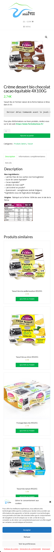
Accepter (27, 530)
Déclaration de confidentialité (30, 549)
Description (10, 156)
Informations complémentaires (32, 156)
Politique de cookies (11, 549)
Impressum (46, 549)
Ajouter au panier (27, 135)
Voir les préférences (27, 544)
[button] (50, 502)
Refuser (27, 537)
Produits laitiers (20, 144)
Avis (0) (8, 162)
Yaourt (30, 144)
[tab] (10, 156)
